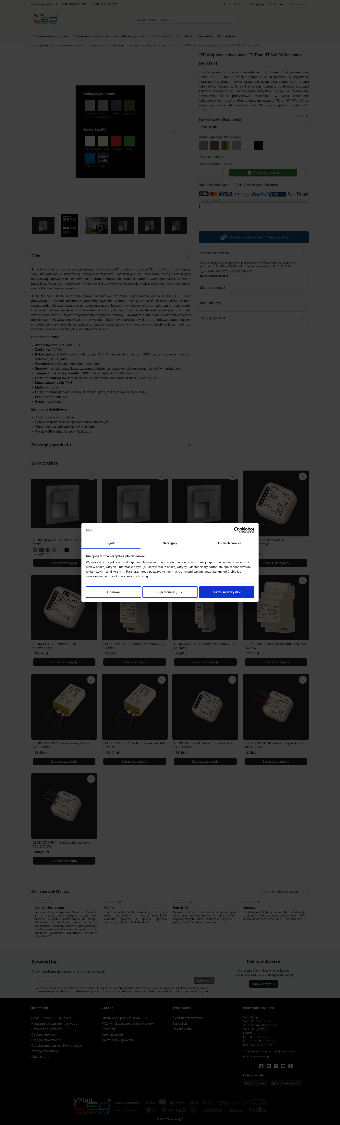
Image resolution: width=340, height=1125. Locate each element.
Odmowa (113, 592)
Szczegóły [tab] (170, 543)
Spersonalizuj (167, 592)
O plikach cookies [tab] (229, 543)
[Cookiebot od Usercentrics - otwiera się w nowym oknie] (237, 530)
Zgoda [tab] (111, 543)
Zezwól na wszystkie (227, 592)
